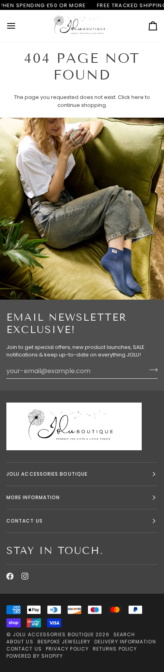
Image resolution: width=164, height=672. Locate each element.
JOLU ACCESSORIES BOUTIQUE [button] (47, 474)
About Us (19, 641)
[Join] (151, 370)
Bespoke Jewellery (63, 641)
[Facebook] (10, 576)
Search (124, 634)
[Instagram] (25, 576)
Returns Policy (115, 648)
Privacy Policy (67, 648)
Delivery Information (125, 641)
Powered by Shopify (34, 656)
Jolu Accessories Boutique (54, 634)
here (137, 97)
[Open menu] (18, 25)
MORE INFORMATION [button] (33, 497)
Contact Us (24, 648)
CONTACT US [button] (24, 520)
